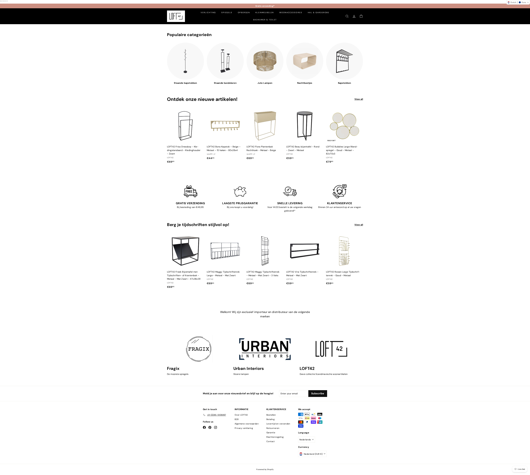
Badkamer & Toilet (265, 20)
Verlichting (208, 12)
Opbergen (244, 12)
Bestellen (271, 415)
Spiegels (226, 12)
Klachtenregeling (274, 437)
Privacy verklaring (244, 428)
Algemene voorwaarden (247, 423)
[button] (518, 2)
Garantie (270, 432)
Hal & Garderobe (318, 12)
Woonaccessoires (290, 12)
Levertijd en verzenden (278, 423)
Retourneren (272, 428)
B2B (237, 419)
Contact (270, 441)
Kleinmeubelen (264, 12)
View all (358, 99)
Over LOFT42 (241, 415)
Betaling (270, 419)
